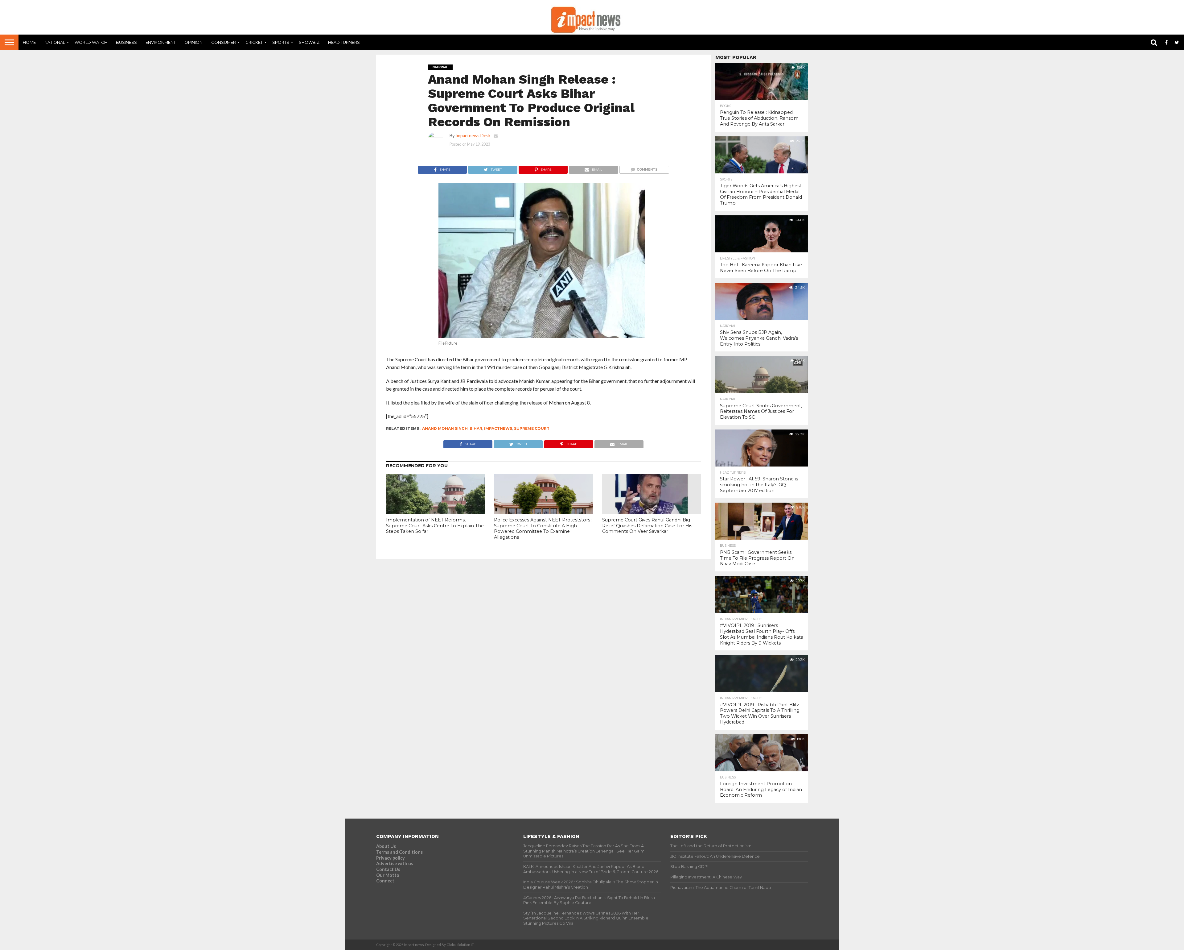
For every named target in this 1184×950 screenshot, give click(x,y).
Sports (280, 42)
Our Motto (387, 875)
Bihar (476, 428)
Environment (161, 42)
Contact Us (388, 869)
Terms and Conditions (399, 852)
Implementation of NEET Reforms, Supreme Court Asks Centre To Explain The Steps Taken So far (435, 525)
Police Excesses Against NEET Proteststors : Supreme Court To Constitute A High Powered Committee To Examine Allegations (543, 528)
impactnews (498, 428)
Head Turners (344, 42)
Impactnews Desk (473, 135)
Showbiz (309, 42)
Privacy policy (390, 858)
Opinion (193, 42)
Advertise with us (394, 863)
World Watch (91, 42)
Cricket (254, 42)
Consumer (223, 42)
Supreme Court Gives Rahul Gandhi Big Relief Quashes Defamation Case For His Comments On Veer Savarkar (647, 525)
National (54, 42)
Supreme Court (531, 428)
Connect (385, 880)
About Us (386, 846)
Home (29, 42)
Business (126, 42)
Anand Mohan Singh (445, 428)
